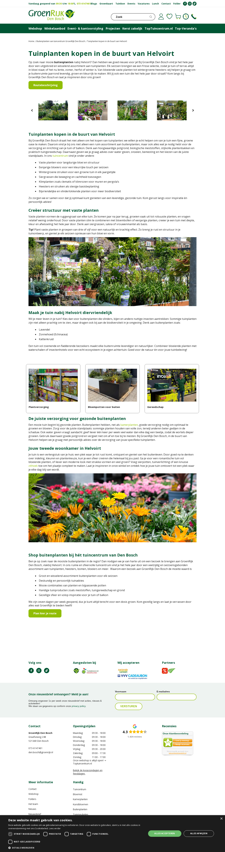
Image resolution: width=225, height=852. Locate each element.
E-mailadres (163, 691)
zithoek (33, 466)
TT (46, 670)
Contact (32, 789)
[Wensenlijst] (169, 17)
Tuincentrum (79, 789)
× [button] (221, 818)
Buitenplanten (80, 809)
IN (39, 670)
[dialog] (112, 833)
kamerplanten (129, 425)
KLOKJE (186, 16)
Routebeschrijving (45, 85)
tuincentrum (60, 156)
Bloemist (77, 794)
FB (31, 670)
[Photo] (53, 110)
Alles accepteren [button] (164, 833)
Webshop (33, 793)
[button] (75, 848)
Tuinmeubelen (80, 814)
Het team (33, 804)
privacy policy (78, 706)
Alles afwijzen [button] (199, 833)
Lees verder (55, 828)
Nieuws (32, 809)
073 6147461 (84, 3)
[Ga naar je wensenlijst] (169, 17)
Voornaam (120, 691)
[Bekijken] (178, 17)
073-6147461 (35, 748)
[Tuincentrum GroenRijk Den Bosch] (51, 15)
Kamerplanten (80, 799)
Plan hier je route (44, 613)
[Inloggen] (161, 16)
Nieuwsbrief (34, 814)
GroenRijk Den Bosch (40, 732)
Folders (32, 799)
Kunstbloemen (80, 804)
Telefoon (194, 16)
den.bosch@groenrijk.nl (40, 752)
